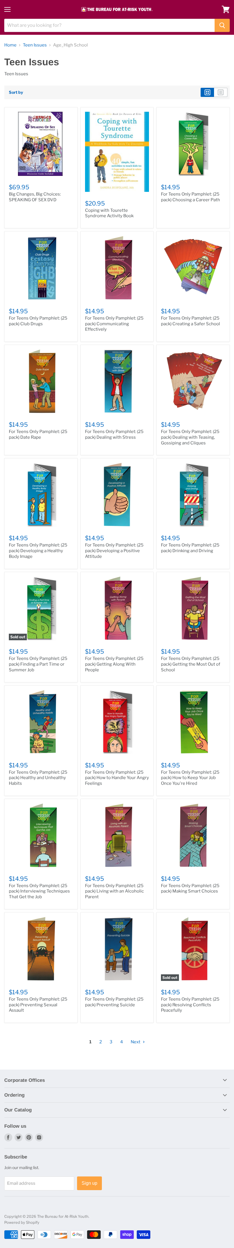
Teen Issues (35, 45)
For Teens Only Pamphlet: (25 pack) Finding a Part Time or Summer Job (38, 664)
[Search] (222, 25)
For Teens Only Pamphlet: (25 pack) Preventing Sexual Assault (38, 1005)
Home (10, 45)
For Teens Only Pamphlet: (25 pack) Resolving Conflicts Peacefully (190, 1005)
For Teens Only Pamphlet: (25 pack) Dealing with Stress (114, 434)
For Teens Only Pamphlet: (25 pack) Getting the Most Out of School (190, 664)
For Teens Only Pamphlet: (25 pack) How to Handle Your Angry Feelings (117, 778)
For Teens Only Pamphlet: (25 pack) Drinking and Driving (190, 547)
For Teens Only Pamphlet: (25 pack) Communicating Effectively (114, 324)
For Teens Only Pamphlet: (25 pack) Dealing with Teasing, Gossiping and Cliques (190, 437)
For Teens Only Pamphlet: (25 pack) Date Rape (38, 434)
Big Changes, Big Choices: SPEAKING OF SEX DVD (35, 197)
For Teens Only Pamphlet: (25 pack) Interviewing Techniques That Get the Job (39, 891)
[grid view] (207, 92)
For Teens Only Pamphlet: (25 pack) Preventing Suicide (114, 1002)
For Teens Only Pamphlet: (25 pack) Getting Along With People (114, 664)
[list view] (220, 92)
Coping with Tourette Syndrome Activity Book (109, 213)
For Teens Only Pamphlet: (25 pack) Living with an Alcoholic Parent (114, 891)
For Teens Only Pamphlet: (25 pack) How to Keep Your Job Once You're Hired (190, 778)
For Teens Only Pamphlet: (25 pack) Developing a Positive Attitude (114, 550)
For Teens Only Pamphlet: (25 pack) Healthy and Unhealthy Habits (38, 778)
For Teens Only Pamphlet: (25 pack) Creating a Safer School (190, 321)
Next (136, 1041)
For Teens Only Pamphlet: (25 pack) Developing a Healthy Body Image (38, 550)
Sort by (16, 92)
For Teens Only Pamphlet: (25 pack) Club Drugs (38, 321)
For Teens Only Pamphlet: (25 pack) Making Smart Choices (190, 888)
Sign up (89, 1183)
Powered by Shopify (21, 1222)
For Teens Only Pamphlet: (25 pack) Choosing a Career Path (190, 197)
